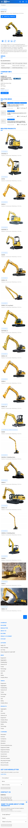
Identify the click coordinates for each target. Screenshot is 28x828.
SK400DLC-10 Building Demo (8, 457)
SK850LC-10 (4, 609)
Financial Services (5, 751)
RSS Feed (3, 633)
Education (3, 743)
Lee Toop (3, 649)
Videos (3, 680)
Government (4, 754)
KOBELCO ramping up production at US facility (16, 113)
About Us (3, 630)
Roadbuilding (4, 662)
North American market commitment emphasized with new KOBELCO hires (16, 122)
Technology (3, 668)
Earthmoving (23, 102)
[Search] (26, 1)
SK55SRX (3, 558)
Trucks (2, 666)
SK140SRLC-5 (4, 153)
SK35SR (3, 432)
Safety (2, 675)
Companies (4, 731)
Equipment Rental (5, 749)
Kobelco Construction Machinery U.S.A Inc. (12, 13)
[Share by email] (2, 41)
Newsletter (4, 628)
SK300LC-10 (4, 356)
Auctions (3, 736)
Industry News (11, 111)
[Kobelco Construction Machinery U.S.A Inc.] (17, 78)
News (2, 655)
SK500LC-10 (4, 507)
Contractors (3, 738)
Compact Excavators (13, 429)
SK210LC (3, 204)
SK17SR (3, 179)
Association (3, 734)
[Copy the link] (14, 41)
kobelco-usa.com (5, 90)
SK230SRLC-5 (4, 229)
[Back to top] (25, 617)
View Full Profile (8, 16)
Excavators (3, 9)
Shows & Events (4, 765)
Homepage (4, 622)
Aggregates (3, 660)
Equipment (17, 102)
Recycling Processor (5, 760)
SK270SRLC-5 (4, 330)
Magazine (3, 625)
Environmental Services (6, 745)
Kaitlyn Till (3, 645)
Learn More (3, 774)
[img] (3, 104)
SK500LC (3, 482)
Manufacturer (4, 756)
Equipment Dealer (5, 747)
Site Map (3, 638)
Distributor (3, 741)
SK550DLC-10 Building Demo (8, 533)
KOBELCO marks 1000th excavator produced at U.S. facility (15, 105)
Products (3, 5)
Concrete (3, 671)
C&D (2, 673)
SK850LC (3, 583)
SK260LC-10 (4, 280)
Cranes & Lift (10, 102)
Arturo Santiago (4, 647)
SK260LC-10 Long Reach (7, 305)
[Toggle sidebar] (2, 1)
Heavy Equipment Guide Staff (8, 652)
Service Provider (4, 762)
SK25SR (3, 254)
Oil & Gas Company (5, 758)
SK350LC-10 (4, 406)
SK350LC (3, 381)
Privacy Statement (6, 636)
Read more (5, 93)
